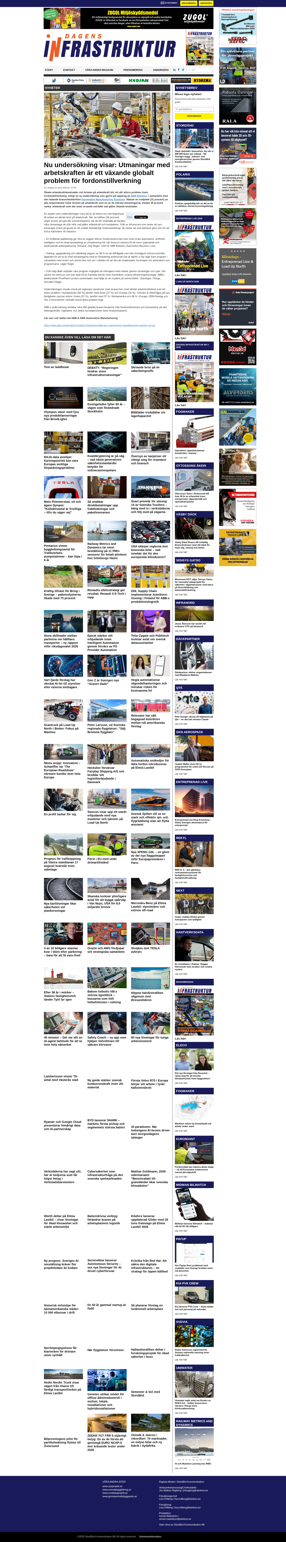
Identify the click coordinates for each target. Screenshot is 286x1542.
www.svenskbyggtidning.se (116, 1489)
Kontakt (69, 70)
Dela (129, 217)
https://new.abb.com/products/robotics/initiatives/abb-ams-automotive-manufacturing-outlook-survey (99, 325)
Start (49, 70)
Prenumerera (189, 3)
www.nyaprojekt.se (112, 1486)
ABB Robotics (139, 196)
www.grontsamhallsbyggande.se (119, 1496)
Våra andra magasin (99, 70)
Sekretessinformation (150, 1536)
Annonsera (206, 3)
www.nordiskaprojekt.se (115, 1493)
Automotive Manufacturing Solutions (103, 199)
